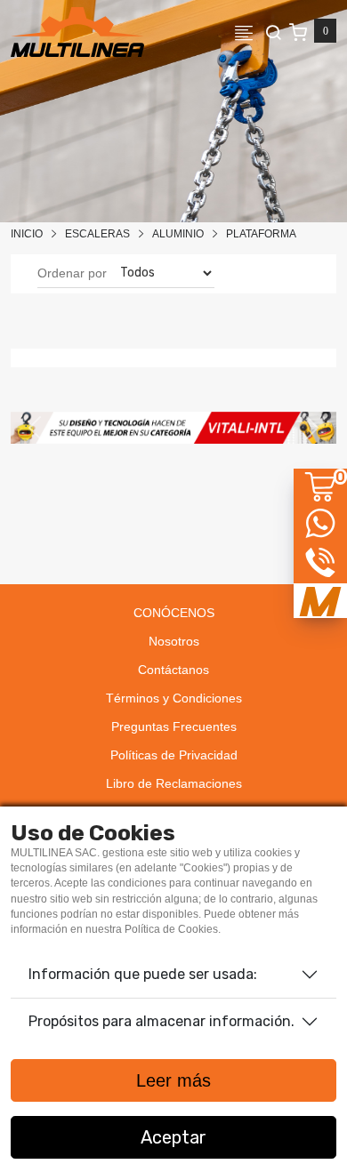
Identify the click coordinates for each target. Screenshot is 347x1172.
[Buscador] (273, 32)
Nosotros (174, 641)
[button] (35, 428)
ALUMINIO (178, 234)
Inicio (27, 234)
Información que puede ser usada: (142, 974)
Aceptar (173, 1137)
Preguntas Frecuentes (174, 726)
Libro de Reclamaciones (174, 783)
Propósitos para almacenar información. (161, 1021)
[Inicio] (77, 32)
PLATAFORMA (261, 234)
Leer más (173, 1080)
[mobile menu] (248, 32)
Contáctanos (173, 669)
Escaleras (97, 234)
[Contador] (312, 32)
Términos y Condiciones (174, 698)
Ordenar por (72, 273)
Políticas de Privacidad (174, 755)
